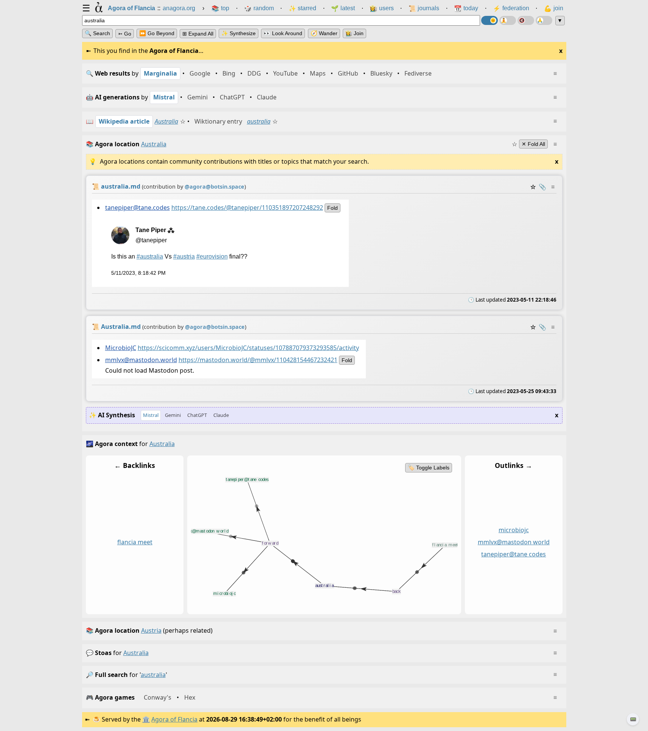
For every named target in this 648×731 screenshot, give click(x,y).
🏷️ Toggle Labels (428, 468)
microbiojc (513, 530)
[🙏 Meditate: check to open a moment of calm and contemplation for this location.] (544, 20)
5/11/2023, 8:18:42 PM (138, 273)
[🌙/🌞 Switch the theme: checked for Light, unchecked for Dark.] (489, 20)
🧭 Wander (324, 33)
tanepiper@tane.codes (137, 207)
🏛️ (146, 719)
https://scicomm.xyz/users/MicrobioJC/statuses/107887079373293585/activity (248, 348)
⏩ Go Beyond (156, 33)
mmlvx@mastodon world (513, 542)
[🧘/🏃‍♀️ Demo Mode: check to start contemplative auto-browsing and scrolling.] (507, 20)
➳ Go (124, 34)
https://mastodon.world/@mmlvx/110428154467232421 (257, 360)
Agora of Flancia (174, 719)
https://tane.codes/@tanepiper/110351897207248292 (247, 207)
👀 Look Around (283, 33)
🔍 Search (97, 33)
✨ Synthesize (238, 33)
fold (332, 208)
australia (258, 121)
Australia (166, 121)
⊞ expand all (197, 34)
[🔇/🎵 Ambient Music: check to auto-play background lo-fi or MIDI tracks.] (525, 20)
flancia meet (134, 542)
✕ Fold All (533, 144)
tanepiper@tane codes (513, 554)
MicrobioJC (120, 348)
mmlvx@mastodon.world (141, 360)
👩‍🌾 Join (354, 33)
